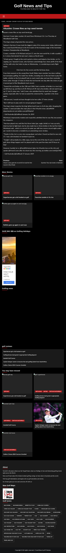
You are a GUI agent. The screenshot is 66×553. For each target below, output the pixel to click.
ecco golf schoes (9, 515)
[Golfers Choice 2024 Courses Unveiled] (17, 442)
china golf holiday (9, 508)
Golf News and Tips (33, 6)
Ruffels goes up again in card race (15, 225)
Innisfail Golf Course (9, 358)
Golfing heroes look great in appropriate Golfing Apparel (19, 355)
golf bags (7, 519)
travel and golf (8, 540)
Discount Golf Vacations (27, 512)
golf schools (41, 526)
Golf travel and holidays (55, 391)
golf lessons (21, 526)
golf (35, 515)
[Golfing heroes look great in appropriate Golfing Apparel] (49, 384)
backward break (18, 505)
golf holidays (7, 420)
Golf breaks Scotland (18, 519)
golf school (31, 526)
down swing (56, 512)
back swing (7, 505)
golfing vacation (50, 522)
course (36, 508)
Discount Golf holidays (11, 512)
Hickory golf (27, 529)
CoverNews (38, 550)
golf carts (31, 519)
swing (48, 533)
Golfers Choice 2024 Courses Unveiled (14, 365)
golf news (6, 26)
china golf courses (43, 505)
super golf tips (39, 533)
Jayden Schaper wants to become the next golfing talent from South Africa (25, 361)
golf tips (46, 391)
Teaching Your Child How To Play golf (33, 536)
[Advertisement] (9, 317)
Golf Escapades (49, 519)
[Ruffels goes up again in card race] (17, 213)
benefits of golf (30, 505)
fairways (19, 515)
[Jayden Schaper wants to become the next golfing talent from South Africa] (49, 413)
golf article (54, 515)
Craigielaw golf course (48, 508)
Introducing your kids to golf (13, 533)
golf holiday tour (30, 522)
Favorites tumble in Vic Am (44, 197)
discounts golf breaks (44, 512)
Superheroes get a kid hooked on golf (16, 197)
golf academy (44, 515)
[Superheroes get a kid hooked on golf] (17, 185)
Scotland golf (28, 533)
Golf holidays (18, 522)
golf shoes (51, 526)
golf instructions (9, 526)
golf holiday (7, 522)
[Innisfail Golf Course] (17, 413)
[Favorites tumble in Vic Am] (49, 185)
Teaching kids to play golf (11, 536)
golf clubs (39, 519)
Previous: (17, 163)
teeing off (49, 536)
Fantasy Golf (28, 515)
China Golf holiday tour (25, 508)
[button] (4, 16)
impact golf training (40, 529)
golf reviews (39, 391)
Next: (52, 162)
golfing (40, 522)
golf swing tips (8, 529)
